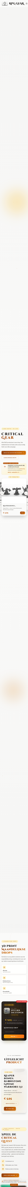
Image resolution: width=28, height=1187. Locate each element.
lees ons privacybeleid (22, 1182)
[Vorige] (2, 493)
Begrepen (14, 1184)
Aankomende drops (10, 457)
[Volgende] (26, 493)
